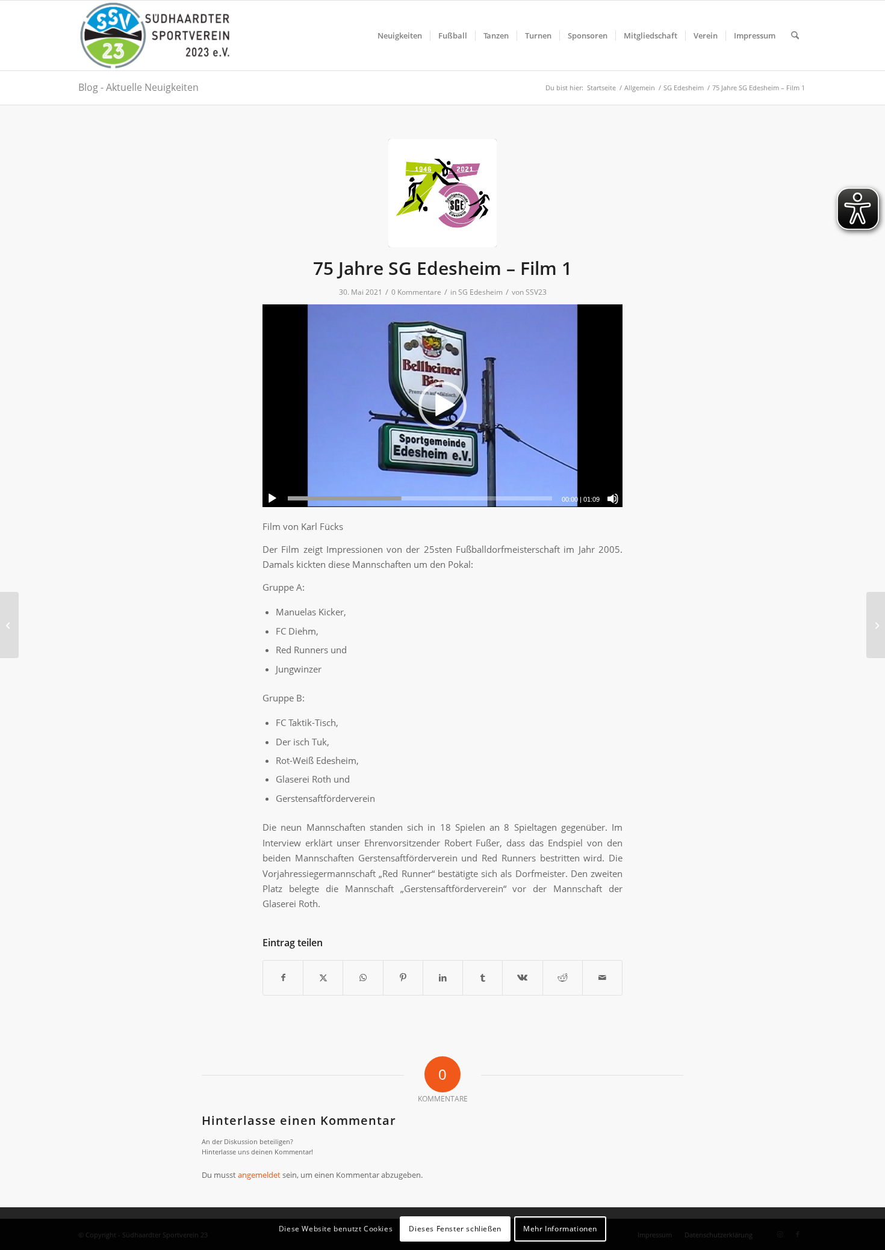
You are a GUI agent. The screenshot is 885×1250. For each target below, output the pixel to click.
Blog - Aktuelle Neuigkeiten (138, 87)
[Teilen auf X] (323, 977)
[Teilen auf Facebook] (283, 977)
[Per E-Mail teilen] (602, 977)
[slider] (420, 498)
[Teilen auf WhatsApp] (362, 977)
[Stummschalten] (613, 499)
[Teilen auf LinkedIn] (442, 977)
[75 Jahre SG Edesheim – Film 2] (875, 625)
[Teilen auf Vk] (522, 977)
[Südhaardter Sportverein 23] (154, 35)
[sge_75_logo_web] (442, 193)
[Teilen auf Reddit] (562, 977)
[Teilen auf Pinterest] (403, 977)
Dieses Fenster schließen (455, 1229)
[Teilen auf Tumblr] (482, 977)
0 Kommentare (416, 292)
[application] (442, 405)
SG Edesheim (480, 292)
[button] (442, 405)
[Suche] (795, 35)
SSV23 (536, 292)
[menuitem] (400, 35)
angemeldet (259, 1174)
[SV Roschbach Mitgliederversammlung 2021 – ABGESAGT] (9, 625)
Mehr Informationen (560, 1229)
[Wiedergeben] (272, 499)
